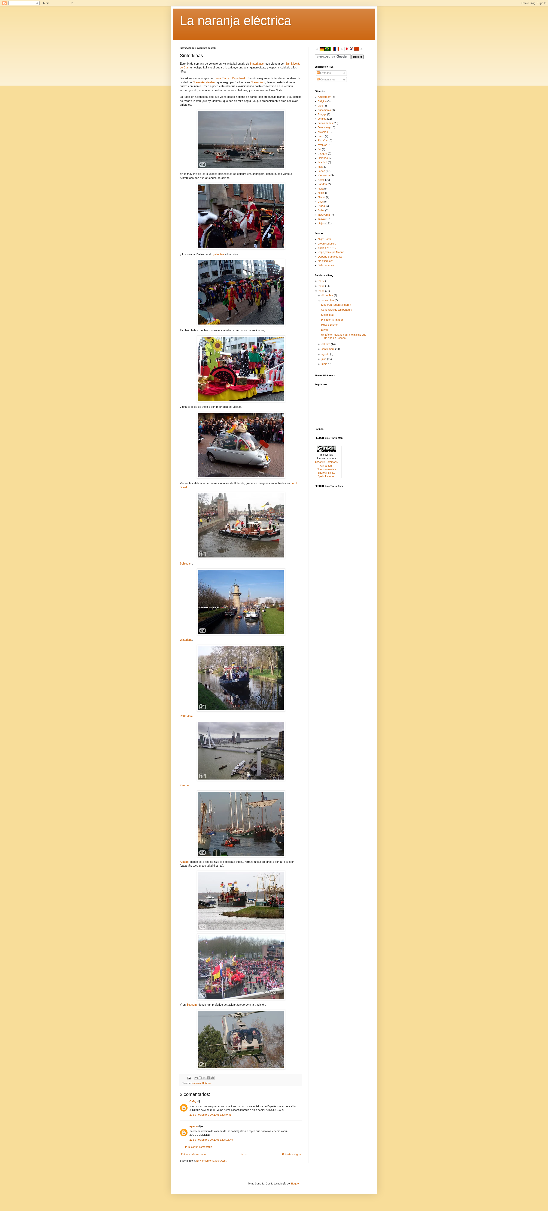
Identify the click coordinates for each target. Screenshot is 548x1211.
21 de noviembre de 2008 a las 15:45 (211, 1139)
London (322, 184)
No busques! (325, 260)
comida (322, 118)
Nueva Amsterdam (204, 82)
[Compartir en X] (204, 1078)
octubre (326, 344)
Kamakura (324, 175)
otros (321, 201)
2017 (322, 281)
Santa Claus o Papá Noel (229, 78)
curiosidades (325, 123)
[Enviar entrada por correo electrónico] (189, 1077)
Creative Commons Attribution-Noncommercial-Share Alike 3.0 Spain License (326, 469)
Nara (321, 188)
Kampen (185, 785)
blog (320, 105)
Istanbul (322, 162)
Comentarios (327, 79)
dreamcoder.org (327, 243)
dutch (321, 136)
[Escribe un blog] (200, 1078)
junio (325, 364)
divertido (323, 131)
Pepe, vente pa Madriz (331, 252)
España (322, 140)
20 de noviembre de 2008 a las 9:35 (210, 1114)
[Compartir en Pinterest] (212, 1078)
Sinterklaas (257, 63)
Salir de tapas (326, 265)
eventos (196, 1083)
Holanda (206, 1083)
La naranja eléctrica (235, 20)
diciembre (328, 295)
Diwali (324, 329)
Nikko (321, 192)
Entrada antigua (291, 1154)
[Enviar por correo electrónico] (196, 1078)
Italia (320, 166)
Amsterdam (324, 96)
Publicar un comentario (198, 1147)
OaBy (192, 1101)
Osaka (321, 197)
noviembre (328, 300)
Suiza (321, 210)
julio (324, 359)
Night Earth (324, 239)
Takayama (324, 214)
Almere (184, 861)
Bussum (191, 1004)
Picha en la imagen (332, 319)
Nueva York (258, 82)
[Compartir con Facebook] (208, 1078)
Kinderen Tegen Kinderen (336, 304)
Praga (321, 206)
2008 (322, 291)
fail (319, 149)
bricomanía (324, 110)
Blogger (294, 1183)
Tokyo (321, 219)
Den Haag (324, 127)
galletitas (218, 254)
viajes (321, 223)
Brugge (322, 114)
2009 (322, 286)
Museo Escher (329, 324)
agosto (326, 354)
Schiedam (186, 563)
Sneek (184, 487)
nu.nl (294, 483)
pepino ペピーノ (327, 247)
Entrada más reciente (193, 1154)
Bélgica (322, 101)
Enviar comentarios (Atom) (211, 1160)
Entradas (325, 72)
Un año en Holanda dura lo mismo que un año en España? (343, 336)
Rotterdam (186, 716)
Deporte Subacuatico (330, 256)
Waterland (186, 639)
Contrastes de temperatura (336, 309)
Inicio (244, 1154)
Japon (321, 171)
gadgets (322, 153)
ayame (193, 1126)
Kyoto (321, 179)
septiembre (328, 349)
